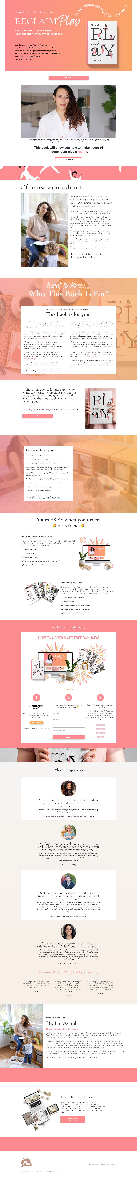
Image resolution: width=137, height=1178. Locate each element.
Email (54, 725)
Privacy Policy (93, 1164)
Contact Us (113, 1164)
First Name (56, 713)
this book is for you (36, 328)
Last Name (56, 719)
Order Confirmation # (59, 730)
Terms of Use (104, 1164)
